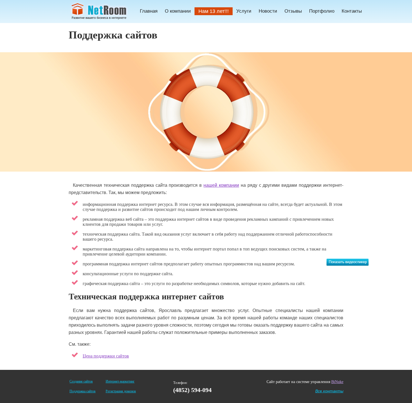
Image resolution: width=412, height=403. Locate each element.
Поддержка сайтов (83, 391)
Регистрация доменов (121, 391)
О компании (178, 11)
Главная (149, 11)
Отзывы (293, 11)
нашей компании (221, 185)
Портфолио (321, 11)
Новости (268, 11)
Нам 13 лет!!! (213, 11)
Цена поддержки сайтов (106, 356)
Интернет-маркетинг (120, 381)
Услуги (243, 11)
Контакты (352, 11)
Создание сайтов (81, 381)
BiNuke (337, 382)
